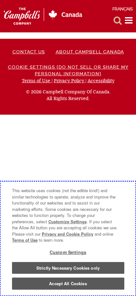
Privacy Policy (69, 81)
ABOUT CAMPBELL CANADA (90, 52)
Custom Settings (68, 252)
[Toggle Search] (118, 20)
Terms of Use (37, 81)
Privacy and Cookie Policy (67, 234)
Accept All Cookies (68, 283)
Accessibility (101, 81)
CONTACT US (28, 52)
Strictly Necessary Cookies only (68, 268)
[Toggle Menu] (129, 20)
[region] (68, 238)
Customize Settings (67, 222)
